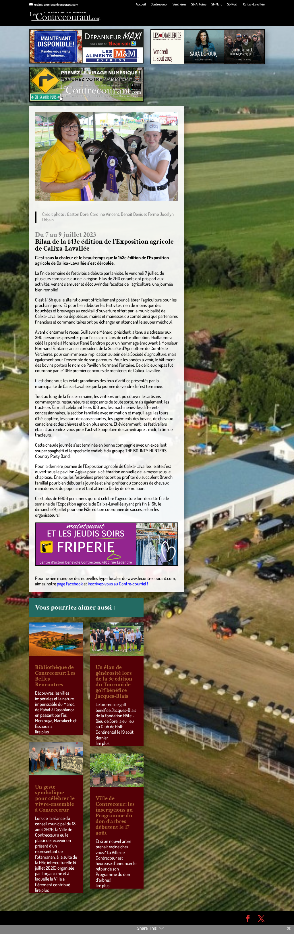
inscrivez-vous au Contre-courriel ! (118, 584)
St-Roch (232, 4)
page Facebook (70, 584)
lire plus (42, 732)
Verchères (179, 4)
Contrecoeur (159, 4)
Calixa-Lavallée (254, 4)
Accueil (141, 4)
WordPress (113, 918)
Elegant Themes (62, 918)
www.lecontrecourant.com (151, 578)
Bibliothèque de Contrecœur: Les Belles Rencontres (55, 676)
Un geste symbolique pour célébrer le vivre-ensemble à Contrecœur (55, 798)
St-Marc (216, 4)
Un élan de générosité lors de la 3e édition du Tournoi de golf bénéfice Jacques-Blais (114, 682)
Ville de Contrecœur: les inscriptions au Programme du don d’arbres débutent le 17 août (115, 816)
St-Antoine (198, 4)
